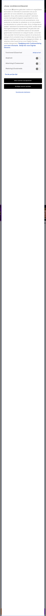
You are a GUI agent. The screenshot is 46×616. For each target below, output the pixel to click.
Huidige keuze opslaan (23, 86)
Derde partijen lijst (11, 74)
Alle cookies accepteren (23, 80)
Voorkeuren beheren (23, 92)
